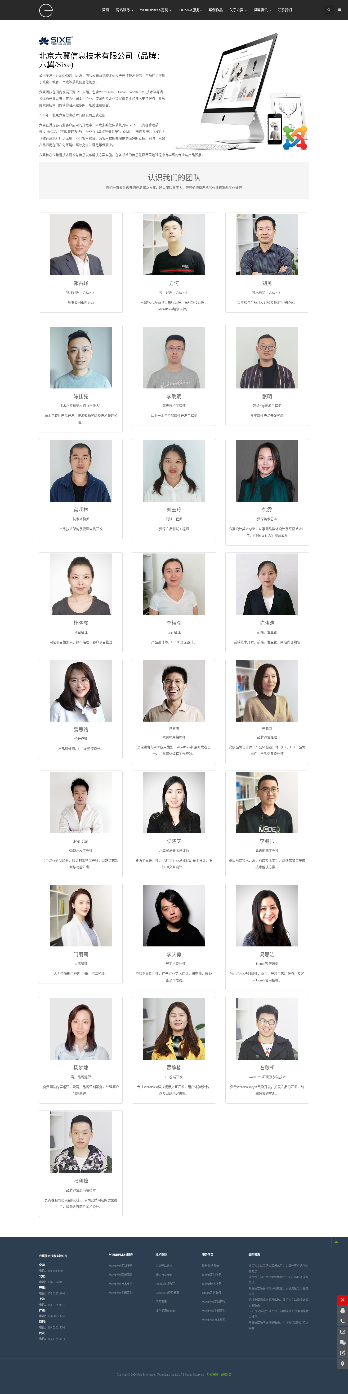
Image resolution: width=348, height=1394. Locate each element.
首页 (105, 10)
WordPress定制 (154, 10)
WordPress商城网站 (121, 1274)
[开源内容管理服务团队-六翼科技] (46, 10)
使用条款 (226, 1374)
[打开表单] (342, 1353)
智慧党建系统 (210, 1266)
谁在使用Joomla (165, 1310)
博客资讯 (261, 10)
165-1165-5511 (52, 1339)
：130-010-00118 (52, 1282)
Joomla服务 (189, 10)
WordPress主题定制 (121, 1292)
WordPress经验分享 (167, 1292)
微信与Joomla (164, 1274)
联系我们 (285, 10)
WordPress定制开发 (214, 1301)
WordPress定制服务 (121, 1266)
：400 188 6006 (51, 1270)
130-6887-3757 (52, 1316)
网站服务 (123, 10)
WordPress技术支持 (121, 1283)
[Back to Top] (336, 1242)
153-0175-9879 (52, 1305)
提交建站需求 (164, 1266)
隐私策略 (212, 1374)
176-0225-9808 (52, 1293)
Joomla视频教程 (165, 1283)
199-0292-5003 (52, 1327)
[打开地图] (342, 1364)
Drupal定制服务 (211, 1292)
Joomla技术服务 (211, 1283)
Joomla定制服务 (211, 1274)
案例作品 (216, 10)
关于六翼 (237, 10)
